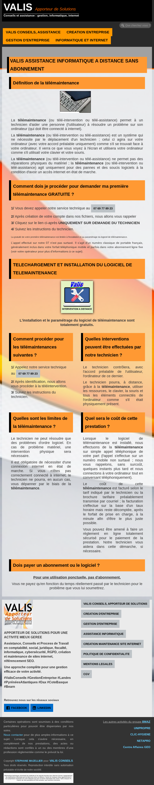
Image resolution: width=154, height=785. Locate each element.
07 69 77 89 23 (103, 208)
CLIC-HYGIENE (140, 734)
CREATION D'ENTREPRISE (101, 613)
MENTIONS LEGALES (97, 664)
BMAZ (146, 721)
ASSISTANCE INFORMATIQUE (103, 633)
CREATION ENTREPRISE (88, 32)
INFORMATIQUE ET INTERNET (82, 40)
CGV (86, 674)
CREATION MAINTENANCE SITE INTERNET (112, 644)
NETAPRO (143, 740)
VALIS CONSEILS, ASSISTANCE (33, 32)
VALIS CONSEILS (61, 760)
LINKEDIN (44, 707)
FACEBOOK (19, 707)
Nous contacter (13, 734)
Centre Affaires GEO (136, 747)
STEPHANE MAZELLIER (29, 760)
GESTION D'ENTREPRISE (28, 40)
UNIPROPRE (142, 728)
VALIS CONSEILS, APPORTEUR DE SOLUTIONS (115, 603)
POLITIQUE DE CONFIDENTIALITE (106, 654)
